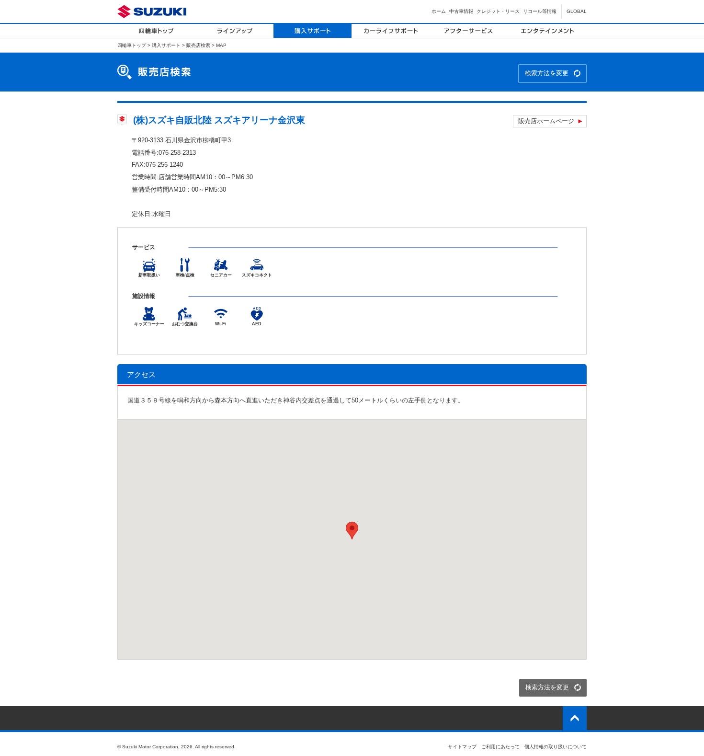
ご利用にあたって (500, 746)
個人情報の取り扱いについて (555, 746)
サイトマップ (462, 746)
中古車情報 (461, 11)
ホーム (438, 11)
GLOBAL (577, 11)
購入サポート (166, 45)
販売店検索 (198, 45)
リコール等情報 (539, 11)
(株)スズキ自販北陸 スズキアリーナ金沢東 (219, 120)
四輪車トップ (131, 45)
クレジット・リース (498, 11)
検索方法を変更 (546, 73)
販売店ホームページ (546, 121)
